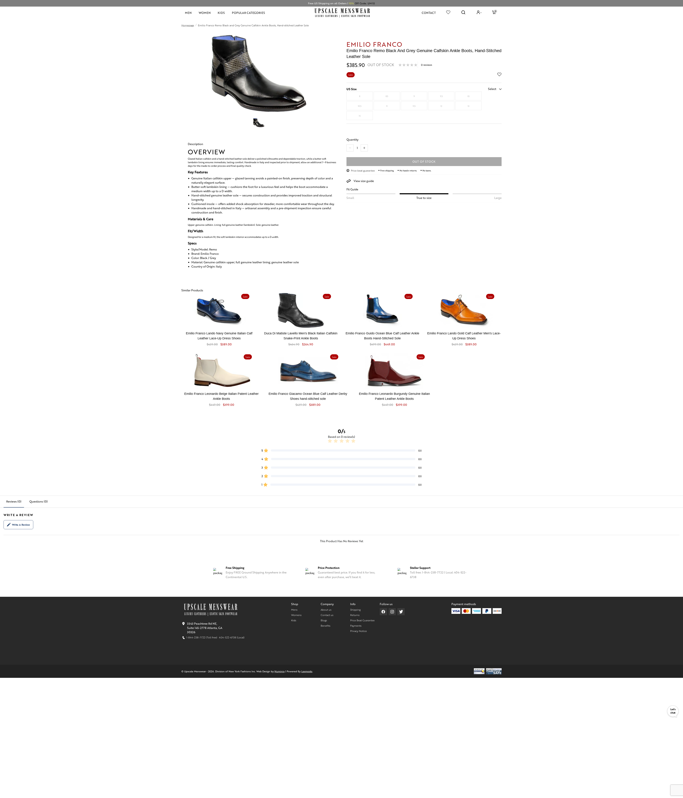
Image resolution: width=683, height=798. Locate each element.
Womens (296, 614)
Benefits (325, 625)
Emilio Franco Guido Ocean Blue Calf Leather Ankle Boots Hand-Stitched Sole (382, 336)
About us (326, 609)
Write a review (21, 524)
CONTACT (429, 13)
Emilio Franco (374, 44)
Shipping (355, 609)
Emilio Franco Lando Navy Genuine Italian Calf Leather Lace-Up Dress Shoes (219, 336)
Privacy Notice (358, 630)
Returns (354, 614)
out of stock (424, 161)
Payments (355, 625)
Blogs (324, 620)
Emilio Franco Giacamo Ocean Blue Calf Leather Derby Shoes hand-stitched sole (308, 396)
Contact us (327, 614)
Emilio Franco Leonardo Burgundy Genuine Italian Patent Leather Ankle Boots (394, 396)
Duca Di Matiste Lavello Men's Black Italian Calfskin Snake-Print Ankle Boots (300, 336)
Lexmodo (306, 671)
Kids (293, 620)
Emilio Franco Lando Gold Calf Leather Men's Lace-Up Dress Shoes (464, 336)
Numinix (279, 671)
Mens (294, 609)
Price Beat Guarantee (362, 620)
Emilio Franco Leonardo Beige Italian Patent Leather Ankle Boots (221, 396)
